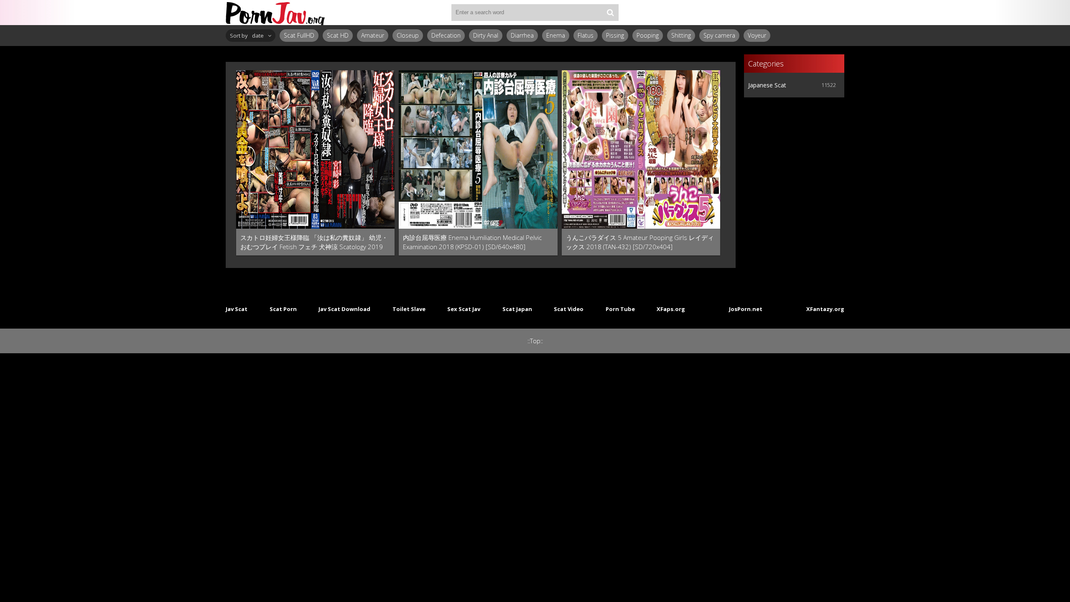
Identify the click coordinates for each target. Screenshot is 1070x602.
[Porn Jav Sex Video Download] (276, 12)
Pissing (615, 35)
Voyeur (757, 35)
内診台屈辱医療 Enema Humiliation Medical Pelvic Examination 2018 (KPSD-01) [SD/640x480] (472, 242)
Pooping (648, 35)
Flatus (586, 35)
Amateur (372, 35)
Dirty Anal (485, 35)
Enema (555, 35)
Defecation (446, 35)
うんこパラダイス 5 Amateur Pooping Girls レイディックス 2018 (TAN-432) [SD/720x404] (640, 242)
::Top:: (535, 341)
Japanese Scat (767, 85)
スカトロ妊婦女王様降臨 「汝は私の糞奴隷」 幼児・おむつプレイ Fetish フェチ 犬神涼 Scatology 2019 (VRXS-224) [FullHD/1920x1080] (314, 242)
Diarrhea (522, 35)
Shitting (681, 35)
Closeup (408, 35)
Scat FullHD (299, 35)
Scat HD (338, 35)
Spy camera (719, 35)
